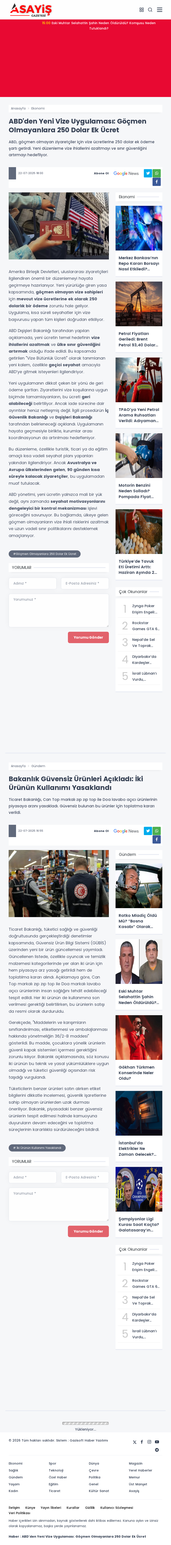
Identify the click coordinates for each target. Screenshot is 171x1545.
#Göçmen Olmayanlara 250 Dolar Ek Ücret (44, 554)
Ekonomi (38, 108)
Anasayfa (18, 108)
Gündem (38, 766)
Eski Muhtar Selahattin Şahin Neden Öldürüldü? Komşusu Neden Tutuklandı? (99, 26)
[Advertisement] (85, 65)
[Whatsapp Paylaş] (157, 173)
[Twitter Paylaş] (148, 173)
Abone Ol (101, 173)
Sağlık (35, 1423)
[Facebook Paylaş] (157, 182)
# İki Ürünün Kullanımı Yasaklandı (37, 1148)
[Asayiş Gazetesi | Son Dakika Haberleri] (31, 9)
